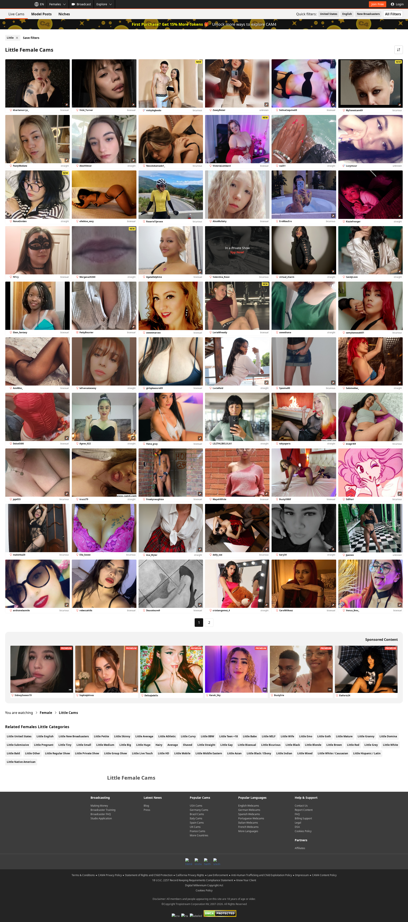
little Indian (284, 753)
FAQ (297, 814)
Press (147, 810)
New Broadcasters (368, 14)
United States (328, 14)
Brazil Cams (197, 814)
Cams (68, 712)
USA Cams (196, 805)
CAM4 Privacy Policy (110, 875)
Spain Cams (197, 822)
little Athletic (167, 736)
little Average (144, 736)
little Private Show (87, 753)
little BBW (207, 736)
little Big (125, 745)
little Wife (287, 736)
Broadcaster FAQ (101, 814)
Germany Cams (199, 810)
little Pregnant (43, 745)
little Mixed (305, 753)
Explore (101, 4)
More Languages (248, 831)
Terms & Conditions (83, 875)
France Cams (197, 831)
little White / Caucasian (333, 753)
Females (55, 4)
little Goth (324, 736)
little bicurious (270, 745)
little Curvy (188, 736)
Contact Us (301, 805)
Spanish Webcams (249, 814)
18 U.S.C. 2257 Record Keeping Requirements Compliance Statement (192, 880)
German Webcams (249, 810)
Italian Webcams (248, 822)
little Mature (344, 736)
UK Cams (195, 827)
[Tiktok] (188, 861)
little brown (334, 745)
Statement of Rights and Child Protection (149, 875)
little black (293, 745)
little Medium (105, 745)
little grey (371, 745)
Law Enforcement (217, 875)
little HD (163, 753)
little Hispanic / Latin (367, 753)
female (46, 712)
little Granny (366, 736)
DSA (297, 827)
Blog (146, 805)
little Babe (250, 736)
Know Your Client (246, 880)
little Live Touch (142, 753)
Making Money (99, 805)
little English (45, 736)
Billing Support (303, 818)
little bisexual (247, 745)
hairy (159, 745)
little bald (13, 753)
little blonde (313, 745)
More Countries (199, 835)
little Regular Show (57, 753)
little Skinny (122, 736)
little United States (19, 736)
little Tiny (64, 745)
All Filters (393, 14)
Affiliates (300, 848)
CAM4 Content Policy (324, 875)
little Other (32, 753)
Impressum (302, 875)
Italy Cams (196, 818)
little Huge (143, 745)
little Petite (101, 736)
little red (353, 745)
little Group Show (115, 753)
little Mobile (182, 753)
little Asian (234, 753)
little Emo (305, 736)
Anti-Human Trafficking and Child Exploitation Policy (261, 875)
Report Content (304, 810)
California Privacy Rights (190, 875)
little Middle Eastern (209, 753)
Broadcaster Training (103, 810)
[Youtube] (216, 861)
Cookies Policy (303, 831)
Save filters (31, 38)
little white (390, 745)
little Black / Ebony (259, 753)
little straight (206, 745)
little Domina (388, 736)
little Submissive (18, 745)
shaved (187, 745)
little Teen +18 (228, 736)
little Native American (21, 762)
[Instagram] (198, 861)
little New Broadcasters (74, 736)
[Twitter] (207, 861)
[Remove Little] (17, 37)
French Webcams (248, 827)
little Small (83, 745)
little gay (226, 745)
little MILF (269, 736)
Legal (298, 822)
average (172, 745)
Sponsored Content (381, 639)
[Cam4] (15, 4)
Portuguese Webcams (251, 818)
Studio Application (101, 818)
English (347, 14)
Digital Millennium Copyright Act (204, 885)
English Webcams (248, 805)
